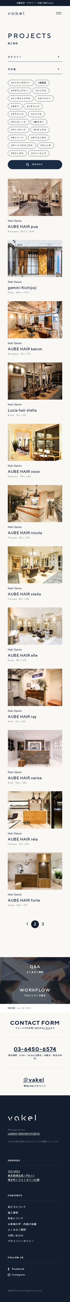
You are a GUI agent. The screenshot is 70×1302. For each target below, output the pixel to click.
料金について (15, 1218)
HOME (11, 1008)
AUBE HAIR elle (23, 655)
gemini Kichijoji (22, 287)
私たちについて (17, 1207)
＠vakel (33, 1080)
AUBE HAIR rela (23, 839)
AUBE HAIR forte (24, 900)
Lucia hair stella (22, 410)
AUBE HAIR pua (23, 226)
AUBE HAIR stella (24, 594)
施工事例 (13, 1213)
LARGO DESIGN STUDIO (24, 1134)
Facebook (18, 1269)
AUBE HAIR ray (22, 716)
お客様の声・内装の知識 (22, 1224)
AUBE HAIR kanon (25, 349)
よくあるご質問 (17, 1230)
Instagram (18, 1274)
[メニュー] (58, 13)
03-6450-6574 (35, 1049)
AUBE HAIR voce (24, 471)
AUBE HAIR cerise (25, 778)
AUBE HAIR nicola (25, 532)
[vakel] (16, 13)
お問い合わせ (15, 1235)
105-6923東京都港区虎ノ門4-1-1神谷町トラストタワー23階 (23, 1175)
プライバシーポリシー (21, 1241)
